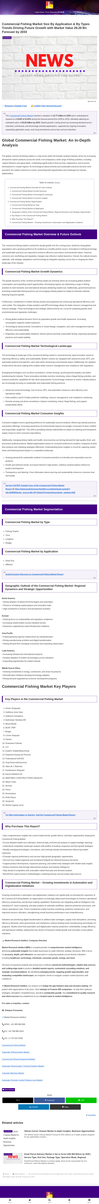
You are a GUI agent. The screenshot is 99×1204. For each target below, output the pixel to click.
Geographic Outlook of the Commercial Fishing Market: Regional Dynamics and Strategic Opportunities (51, 212)
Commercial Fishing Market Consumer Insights (30, 198)
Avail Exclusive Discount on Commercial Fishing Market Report (34, 574)
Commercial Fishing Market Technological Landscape (32, 195)
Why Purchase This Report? (22, 219)
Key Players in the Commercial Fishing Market (29, 215)
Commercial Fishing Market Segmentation (26, 202)
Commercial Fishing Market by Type (25, 205)
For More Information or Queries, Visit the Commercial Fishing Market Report (40, 815)
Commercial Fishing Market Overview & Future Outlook (31, 187)
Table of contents (46, 183)
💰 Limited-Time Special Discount (46, 106)
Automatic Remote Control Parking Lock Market (22, 1080)
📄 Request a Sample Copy (14, 106)
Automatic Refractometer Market (15, 1052)
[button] (65, 1107)
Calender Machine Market (13, 1073)
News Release (9, 1089)
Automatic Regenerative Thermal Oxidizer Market (23, 1066)
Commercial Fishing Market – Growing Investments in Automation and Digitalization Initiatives (47, 222)
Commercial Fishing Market (21, 116)
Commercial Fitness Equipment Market (18, 1059)
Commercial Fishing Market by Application (28, 208)
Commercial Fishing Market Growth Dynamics (29, 191)
